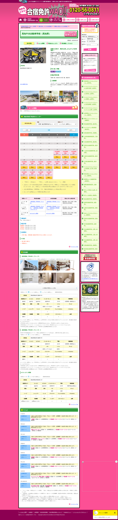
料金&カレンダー (53, 43)
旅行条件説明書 (44, 512)
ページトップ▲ (74, 246)
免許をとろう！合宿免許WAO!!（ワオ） (27, 514)
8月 (26, 130)
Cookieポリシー (67, 512)
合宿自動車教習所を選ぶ (90, 77)
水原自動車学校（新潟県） (91, 141)
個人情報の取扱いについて (55, 512)
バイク (44, 20)
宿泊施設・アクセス (67, 43)
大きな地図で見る (24, 84)
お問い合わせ (94, 20)
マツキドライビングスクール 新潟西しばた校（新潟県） (91, 168)
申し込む (70, 34)
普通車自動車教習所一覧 (31, 20)
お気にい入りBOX (69, 20)
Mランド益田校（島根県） (90, 195)
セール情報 (41, 43)
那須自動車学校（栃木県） (91, 124)
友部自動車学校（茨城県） (91, 132)
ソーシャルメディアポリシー (79, 512)
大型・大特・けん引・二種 (55, 20)
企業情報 (36, 512)
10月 (71, 130)
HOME (20, 20)
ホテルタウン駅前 (34, 213)
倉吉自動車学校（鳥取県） (91, 199)
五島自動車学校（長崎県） (91, 245)
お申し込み (82, 20)
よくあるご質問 (23, 512)
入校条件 (30, 512)
